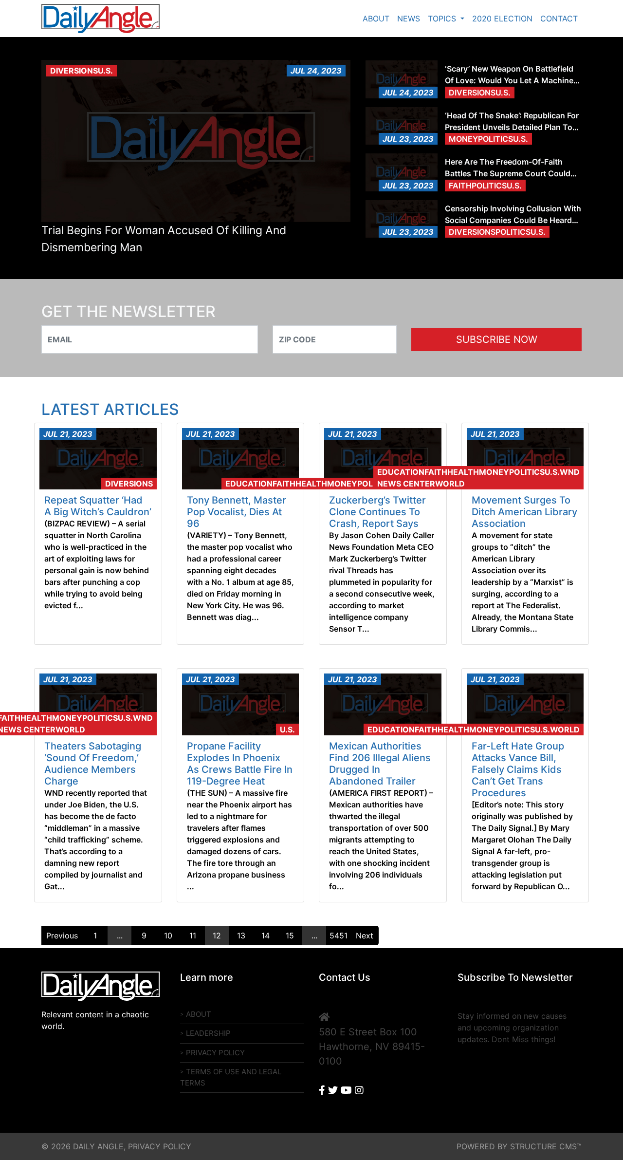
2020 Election (502, 18)
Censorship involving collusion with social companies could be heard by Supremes (513, 215)
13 (241, 935)
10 (168, 935)
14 (265, 935)
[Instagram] (359, 1090)
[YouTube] (346, 1090)
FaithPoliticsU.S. (485, 185)
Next (364, 935)
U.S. (287, 729)
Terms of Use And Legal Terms (230, 1077)
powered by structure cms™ (519, 1146)
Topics (443, 18)
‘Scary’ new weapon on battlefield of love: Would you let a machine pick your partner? (509, 75)
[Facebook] (322, 1090)
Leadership (208, 1033)
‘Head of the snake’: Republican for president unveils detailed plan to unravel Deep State (512, 122)
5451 (339, 935)
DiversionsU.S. (81, 70)
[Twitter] (333, 1090)
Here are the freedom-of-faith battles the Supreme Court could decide (507, 168)
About (376, 18)
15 (290, 935)
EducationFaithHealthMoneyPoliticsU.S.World (331, 483)
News (408, 18)
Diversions (129, 483)
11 (192, 935)
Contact (559, 18)
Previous (62, 935)
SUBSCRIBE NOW (496, 339)
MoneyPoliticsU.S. (488, 139)
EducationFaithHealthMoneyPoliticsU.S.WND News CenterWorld (478, 477)
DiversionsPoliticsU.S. (497, 232)
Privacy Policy (215, 1052)
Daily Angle (103, 18)
